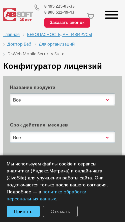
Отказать (60, 211)
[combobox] (62, 100)
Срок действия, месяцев (39, 124)
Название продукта (32, 87)
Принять (23, 211)
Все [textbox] (17, 100)
